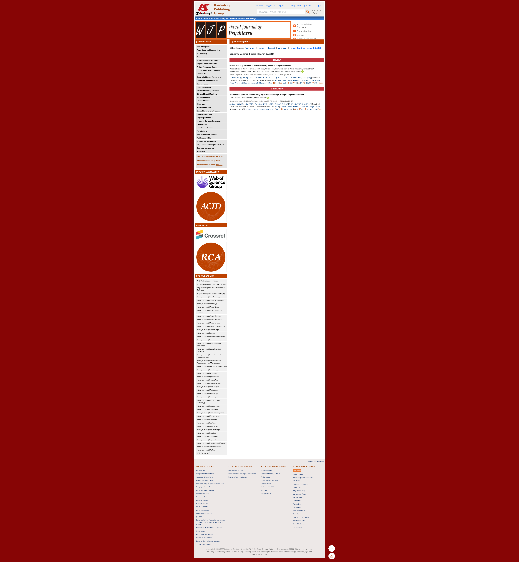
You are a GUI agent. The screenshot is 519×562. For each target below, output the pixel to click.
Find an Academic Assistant (270, 480)
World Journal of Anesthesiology (208, 297)
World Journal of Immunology (207, 380)
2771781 (219, 165)
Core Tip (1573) (248, 104)
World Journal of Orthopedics (207, 409)
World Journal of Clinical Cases (208, 307)
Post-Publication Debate (207, 134)
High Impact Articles (205, 117)
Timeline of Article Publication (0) (256, 83)
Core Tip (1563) (248, 78)
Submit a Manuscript (205, 148)
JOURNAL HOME (203, 41)
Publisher (296, 514)
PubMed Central (286, 80)
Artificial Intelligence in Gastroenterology (211, 284)
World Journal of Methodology (208, 390)
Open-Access (202, 124)
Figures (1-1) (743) (282, 78)
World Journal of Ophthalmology (208, 406)
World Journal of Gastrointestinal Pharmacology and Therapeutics (209, 361)
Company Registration (300, 484)
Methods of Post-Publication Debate (209, 528)
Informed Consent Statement (208, 121)
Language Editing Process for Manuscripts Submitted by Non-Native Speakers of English (210, 522)
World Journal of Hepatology (207, 373)
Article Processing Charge (207, 67)
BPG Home (296, 481)
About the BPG (298, 474)
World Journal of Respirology (207, 426)
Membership (297, 497)
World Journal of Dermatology (208, 329)
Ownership (297, 501)
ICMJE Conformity (299, 491)
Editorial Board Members (207, 94)
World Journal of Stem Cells (206, 433)
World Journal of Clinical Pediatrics (209, 319)
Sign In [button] (282, 5)
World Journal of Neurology (207, 397)
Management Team (299, 494)
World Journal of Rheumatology (208, 429)
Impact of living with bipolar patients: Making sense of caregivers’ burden (260, 66)
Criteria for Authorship (204, 497)
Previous (249, 47)
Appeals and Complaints (207, 63)
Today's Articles (266, 493)
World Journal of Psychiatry (207, 419)
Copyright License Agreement (209, 77)
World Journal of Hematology (207, 370)
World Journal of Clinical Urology (208, 323)
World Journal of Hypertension (208, 376)
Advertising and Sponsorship (208, 50)
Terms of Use (297, 527)
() (277, 83)
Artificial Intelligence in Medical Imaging (211, 293)
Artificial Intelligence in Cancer (207, 281)
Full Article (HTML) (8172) (264, 78)
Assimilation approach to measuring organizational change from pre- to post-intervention (266, 95)
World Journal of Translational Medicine (211, 443)
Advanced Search (317, 12)
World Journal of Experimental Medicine (211, 336)
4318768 (219, 156)
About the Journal (204, 47)
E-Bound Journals (204, 87)
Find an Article (266, 484)
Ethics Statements (202, 510)
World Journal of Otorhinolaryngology (210, 413)
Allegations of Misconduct (207, 60)
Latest (271, 47)
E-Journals (201, 104)
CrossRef (304, 80)
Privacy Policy (297, 507)
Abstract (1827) (235, 78)
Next (261, 47)
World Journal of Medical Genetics (209, 383)
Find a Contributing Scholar (270, 474)
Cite (270, 83)
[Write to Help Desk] (331, 556)
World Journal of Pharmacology (208, 416)
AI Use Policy (202, 53)
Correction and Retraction (207, 80)
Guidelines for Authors (204, 513)
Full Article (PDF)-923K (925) (300, 78)
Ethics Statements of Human (208, 111)
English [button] (270, 5)
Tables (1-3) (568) (281, 104)
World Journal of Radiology (206, 423)
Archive (282, 47)
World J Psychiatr (235, 75)
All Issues (200, 57)
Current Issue (202, 84)
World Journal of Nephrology (207, 393)
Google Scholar (314, 80)
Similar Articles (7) (236, 83)
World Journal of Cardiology (207, 303)
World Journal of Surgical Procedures (210, 440)
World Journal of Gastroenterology (209, 340)
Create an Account (202, 493)
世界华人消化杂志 (203, 453)
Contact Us (201, 74)
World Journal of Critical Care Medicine (211, 326)
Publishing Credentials (301, 517)
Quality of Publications (204, 538)
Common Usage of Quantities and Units (210, 484)
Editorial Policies (203, 97)
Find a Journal (265, 477)
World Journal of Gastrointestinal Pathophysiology (209, 356)
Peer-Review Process (205, 128)
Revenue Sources (299, 520)
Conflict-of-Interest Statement (209, 70)
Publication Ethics (204, 138)
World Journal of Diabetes (206, 333)
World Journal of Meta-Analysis (208, 387)
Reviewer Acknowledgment (237, 477)
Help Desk (296, 5)
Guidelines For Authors (206, 114)
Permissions (202, 131)
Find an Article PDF (267, 487)
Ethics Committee (204, 107)
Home (259, 5)
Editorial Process (203, 101)
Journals (308, 5)
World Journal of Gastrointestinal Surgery (212, 366)
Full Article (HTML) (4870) (264, 104)
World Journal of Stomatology (207, 436)
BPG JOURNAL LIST (205, 276)
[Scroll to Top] (331, 548)
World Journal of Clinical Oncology (209, 316)
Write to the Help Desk (316, 462)
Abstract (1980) (235, 104)
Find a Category (266, 470)
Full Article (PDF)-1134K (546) (300, 104)
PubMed (296, 80)
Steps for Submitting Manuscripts (210, 145)
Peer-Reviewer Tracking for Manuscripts (242, 474)
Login (318, 5)
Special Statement (299, 524)
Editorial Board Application (208, 90)
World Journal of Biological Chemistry (210, 300)
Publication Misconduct (206, 141)
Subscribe (201, 151)
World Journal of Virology (206, 450)
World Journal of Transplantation (209, 446)
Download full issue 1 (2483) (306, 47)
